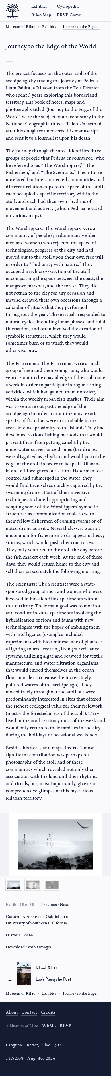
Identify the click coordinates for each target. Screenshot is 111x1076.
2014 (28, 935)
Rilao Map (41, 15)
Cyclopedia (68, 6)
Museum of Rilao (20, 26)
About (12, 1012)
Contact (29, 1012)
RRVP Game (69, 15)
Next (64, 905)
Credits (48, 1012)
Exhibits (39, 6)
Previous (49, 905)
